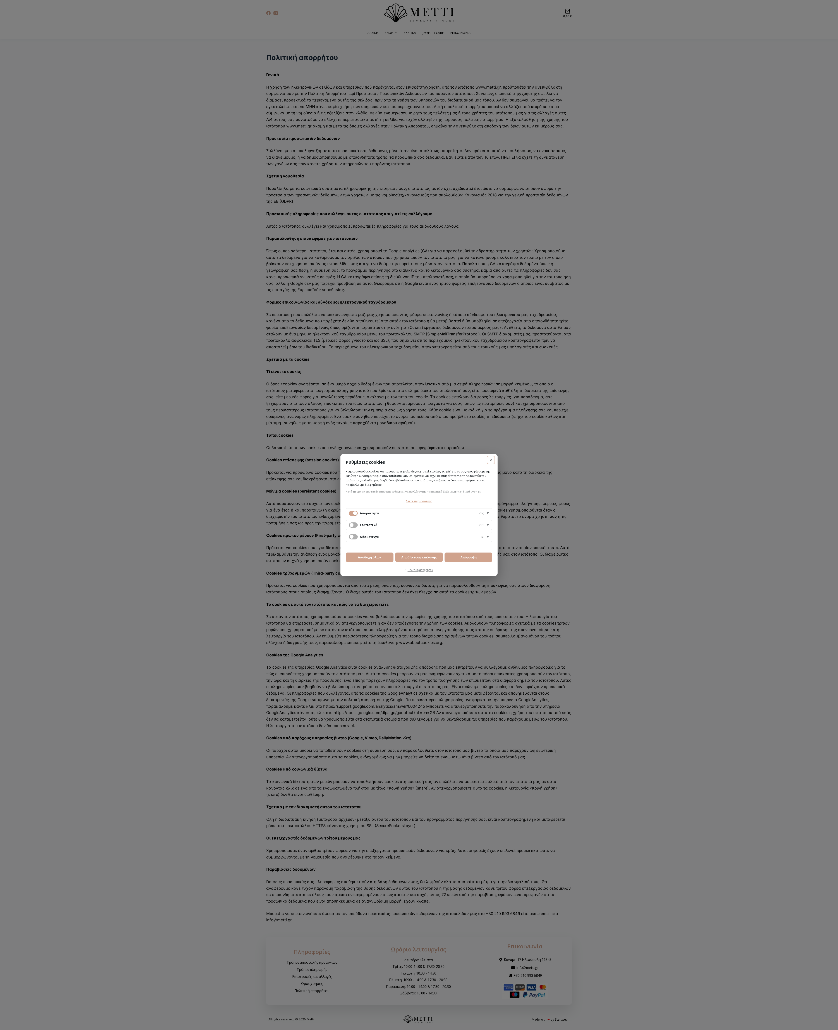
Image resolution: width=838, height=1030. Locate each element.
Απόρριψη (468, 557)
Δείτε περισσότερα (419, 501)
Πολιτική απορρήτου (420, 570)
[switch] (353, 525)
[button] (419, 513)
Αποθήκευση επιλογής (418, 557)
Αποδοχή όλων (369, 557)
